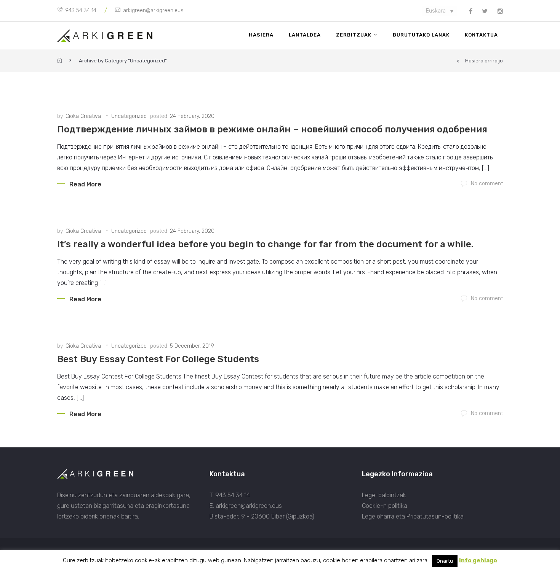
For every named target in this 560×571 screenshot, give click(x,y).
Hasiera (261, 35)
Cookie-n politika (384, 505)
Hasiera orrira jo (484, 61)
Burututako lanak (421, 35)
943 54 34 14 (80, 10)
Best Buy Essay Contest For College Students (158, 359)
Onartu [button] (445, 561)
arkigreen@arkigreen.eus (153, 10)
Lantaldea (305, 35)
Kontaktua (481, 35)
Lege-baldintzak (384, 495)
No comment (487, 183)
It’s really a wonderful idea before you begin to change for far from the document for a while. (265, 244)
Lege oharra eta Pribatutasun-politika (413, 516)
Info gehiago (478, 560)
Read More (85, 184)
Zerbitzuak (353, 35)
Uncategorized (129, 116)
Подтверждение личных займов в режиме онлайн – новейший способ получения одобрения (272, 129)
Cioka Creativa (83, 116)
